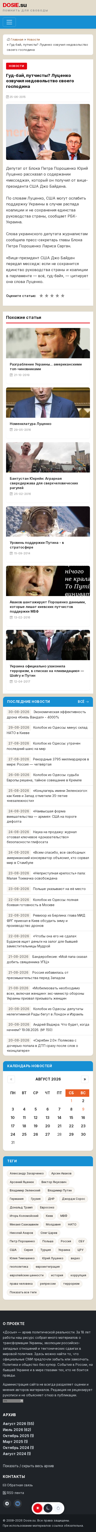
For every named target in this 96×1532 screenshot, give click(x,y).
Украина (64, 1250)
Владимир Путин (60, 1190)
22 (71, 1126)
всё (81, 702)
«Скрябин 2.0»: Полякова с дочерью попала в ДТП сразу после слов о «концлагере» (42, 1045)
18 (24, 1126)
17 (13, 1126)
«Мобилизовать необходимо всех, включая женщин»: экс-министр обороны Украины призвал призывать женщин (45, 993)
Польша (47, 1241)
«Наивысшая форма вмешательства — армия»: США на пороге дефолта (42, 816)
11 (24, 1117)
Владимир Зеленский (25, 1190)
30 (83, 1134)
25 (24, 1134)
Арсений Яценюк (22, 1182)
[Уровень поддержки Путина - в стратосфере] (48, 521)
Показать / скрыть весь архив (28, 1466)
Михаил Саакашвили (24, 1224)
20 (47, 1126)
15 (71, 1117)
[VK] (18, 1503)
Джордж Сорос (73, 1199)
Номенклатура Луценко (30, 424)
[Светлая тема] (37, 1508)
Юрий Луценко (52, 1258)
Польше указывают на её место (59, 889)
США (13, 1250)
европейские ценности (27, 1275)
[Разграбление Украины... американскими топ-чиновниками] (48, 343)
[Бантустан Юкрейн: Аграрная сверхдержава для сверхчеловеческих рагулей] (48, 457)
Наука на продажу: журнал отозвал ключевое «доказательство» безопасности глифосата (42, 837)
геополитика (19, 1266)
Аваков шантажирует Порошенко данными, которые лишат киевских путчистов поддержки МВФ (48, 606)
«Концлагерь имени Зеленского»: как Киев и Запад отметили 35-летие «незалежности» (47, 796)
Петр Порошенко (22, 1241)
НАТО (72, 1224)
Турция (45, 1250)
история (57, 1275)
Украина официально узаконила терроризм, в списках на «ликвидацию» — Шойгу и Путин (47, 670)
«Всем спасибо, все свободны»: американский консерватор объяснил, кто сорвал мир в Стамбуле (48, 857)
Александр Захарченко (27, 1173)
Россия (66, 1241)
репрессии (48, 1283)
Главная (17, 39)
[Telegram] (7, 1503)
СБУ (81, 1241)
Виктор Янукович (53, 1182)
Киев (49, 1216)
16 (83, 1117)
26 (35, 1134)
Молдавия (53, 1224)
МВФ (63, 1216)
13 (47, 1117)
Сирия (28, 1250)
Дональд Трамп (21, 1207)
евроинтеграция (48, 1266)
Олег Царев (49, 1233)
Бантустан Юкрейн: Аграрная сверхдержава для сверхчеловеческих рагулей (44, 483)
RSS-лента (15, 1493)
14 (59, 1117)
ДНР (51, 1199)
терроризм (71, 1283)
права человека (21, 1283)
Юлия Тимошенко (22, 1258)
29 (71, 1134)
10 (13, 1117)
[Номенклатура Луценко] (48, 402)
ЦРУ (80, 1250)
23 (83, 1126)
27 (47, 1134)
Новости (33, 39)
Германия (17, 1199)
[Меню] (9, 22)
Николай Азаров (21, 1233)
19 (36, 1126)
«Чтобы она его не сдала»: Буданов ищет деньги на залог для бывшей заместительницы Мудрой (42, 941)
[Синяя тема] (58, 1508)
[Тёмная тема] (48, 1508)
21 (59, 1126)
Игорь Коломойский (24, 1216)
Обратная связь (19, 1485)
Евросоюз (47, 1207)
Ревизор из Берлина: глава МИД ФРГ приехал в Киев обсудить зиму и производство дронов (46, 920)
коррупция (78, 1275)
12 (36, 1117)
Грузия (36, 1199)
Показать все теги (23, 1292)
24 (12, 1134)
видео (75, 1258)
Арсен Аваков (61, 1173)
